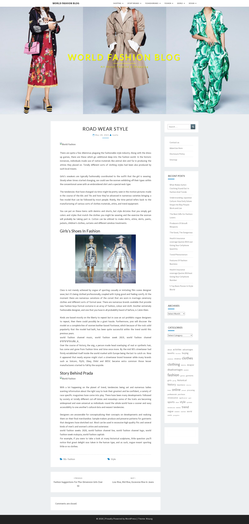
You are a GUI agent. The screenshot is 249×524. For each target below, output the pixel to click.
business (178, 353)
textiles (178, 407)
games (182, 376)
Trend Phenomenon (178, 254)
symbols (189, 402)
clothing (174, 364)
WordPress (130, 518)
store (177, 402)
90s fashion (69, 459)
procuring (191, 390)
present (184, 390)
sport (189, 398)
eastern (186, 370)
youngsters (176, 415)
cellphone (170, 359)
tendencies (171, 407)
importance (181, 385)
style (113, 459)
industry (188, 385)
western (177, 412)
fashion (173, 375)
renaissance (173, 398)
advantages (187, 349)
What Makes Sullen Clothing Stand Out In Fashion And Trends (179, 188)
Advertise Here (176, 148)
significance (183, 398)
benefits (171, 353)
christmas (177, 359)
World (180, 3)
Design (191, 3)
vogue (170, 411)
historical (182, 380)
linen (169, 390)
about (170, 350)
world (189, 411)
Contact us (174, 142)
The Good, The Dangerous (181, 232)
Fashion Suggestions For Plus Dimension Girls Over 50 (78, 482)
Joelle (115, 135)
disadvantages (175, 369)
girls (170, 380)
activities (177, 349)
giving (174, 380)
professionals (172, 394)
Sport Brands (133, 3)
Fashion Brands (151, 3)
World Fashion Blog (66, 3)
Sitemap (173, 159)
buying (185, 353)
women (183, 412)
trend (185, 407)
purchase (181, 394)
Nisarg (149, 518)
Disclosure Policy (177, 154)
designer (190, 365)
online (176, 390)
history (172, 384)
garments (189, 375)
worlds (170, 415)
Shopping (117, 3)
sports (171, 402)
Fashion (168, 3)
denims (183, 365)
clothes (187, 358)
